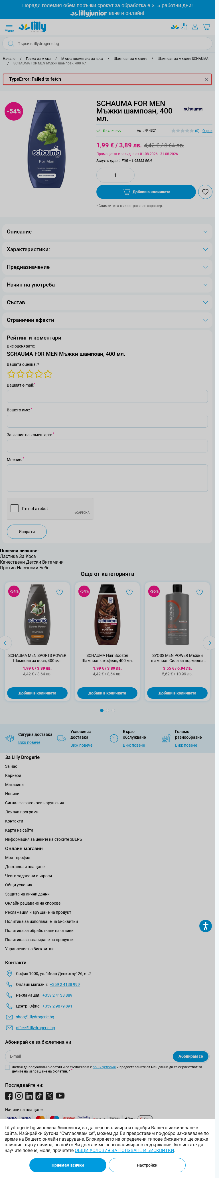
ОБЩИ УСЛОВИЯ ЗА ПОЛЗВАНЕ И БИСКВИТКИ (124, 1150)
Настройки (147, 1165)
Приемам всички (68, 1165)
